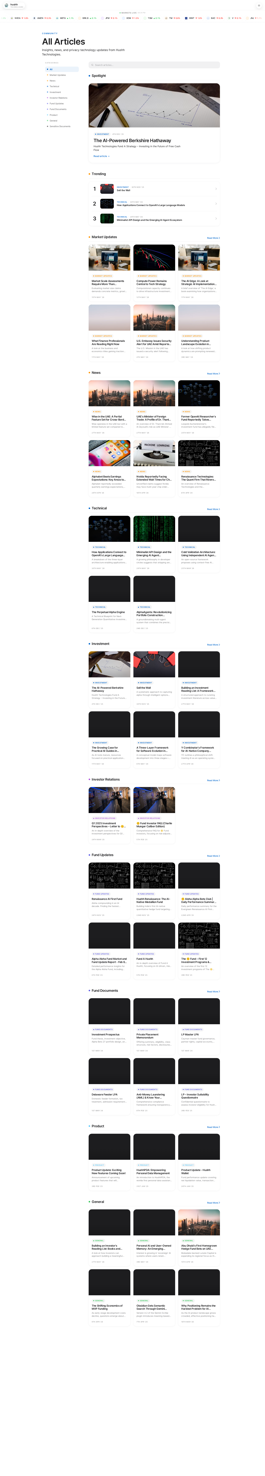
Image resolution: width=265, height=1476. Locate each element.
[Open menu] (259, 5)
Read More (212, 238)
